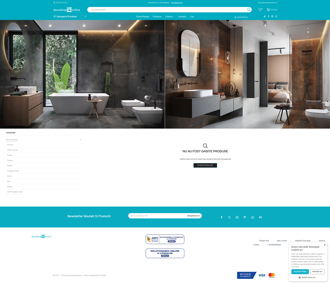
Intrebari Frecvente (303, 241)
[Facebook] (269, 16)
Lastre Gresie (12, 150)
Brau (9, 181)
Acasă (145, 71)
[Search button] (249, 9)
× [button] (324, 245)
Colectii (169, 16)
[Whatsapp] (276, 16)
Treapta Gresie (13, 171)
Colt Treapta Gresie (15, 192)
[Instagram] (272, 16)
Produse (157, 16)
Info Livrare (282, 241)
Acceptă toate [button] (300, 271)
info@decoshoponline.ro (267, 2)
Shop (154, 71)
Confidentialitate (274, 245)
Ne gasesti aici (176, 2)
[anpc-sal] (165, 239)
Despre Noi (264, 241)
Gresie (9, 155)
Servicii (322, 241)
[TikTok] (265, 16)
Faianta (10, 160)
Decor (9, 176)
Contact (182, 16)
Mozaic (10, 186)
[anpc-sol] (165, 253)
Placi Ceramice (167, 71)
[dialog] (308, 261)
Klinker (10, 165)
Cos (192, 16)
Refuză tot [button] (317, 271)
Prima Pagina (142, 16)
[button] (308, 277)
